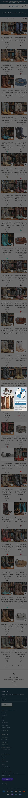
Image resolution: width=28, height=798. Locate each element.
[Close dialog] (26, 388)
